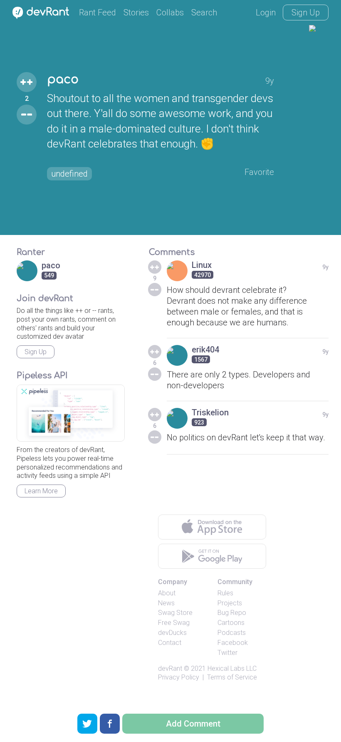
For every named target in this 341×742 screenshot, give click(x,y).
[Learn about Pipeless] (71, 413)
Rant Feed (97, 12)
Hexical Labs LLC (232, 668)
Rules (225, 593)
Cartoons (231, 623)
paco (63, 79)
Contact (169, 643)
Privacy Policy (178, 677)
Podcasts (231, 633)
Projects (229, 603)
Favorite (259, 172)
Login (266, 12)
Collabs (170, 12)
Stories (136, 12)
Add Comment (193, 724)
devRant (170, 668)
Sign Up (306, 12)
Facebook (232, 643)
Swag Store (175, 613)
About (166, 593)
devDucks (172, 633)
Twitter (227, 653)
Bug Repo (231, 613)
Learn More (41, 491)
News (166, 603)
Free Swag (174, 623)
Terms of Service (232, 677)
